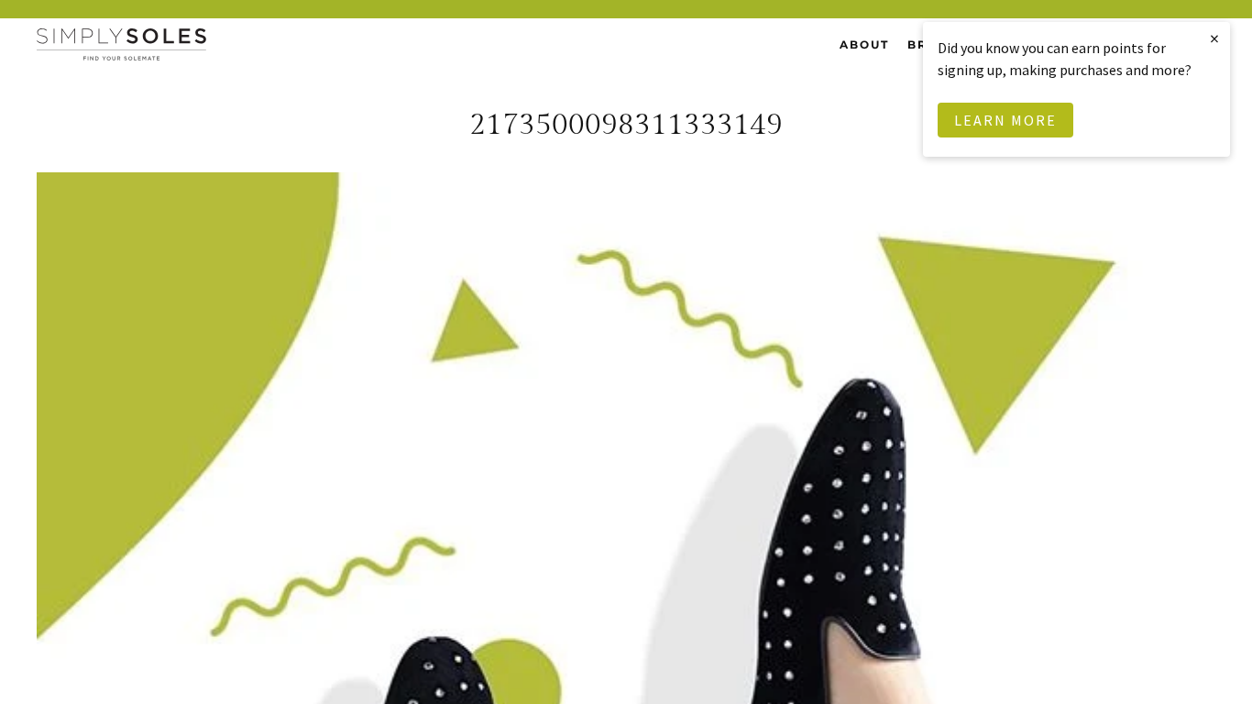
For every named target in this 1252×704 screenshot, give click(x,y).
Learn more (1005, 120)
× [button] (1215, 38)
